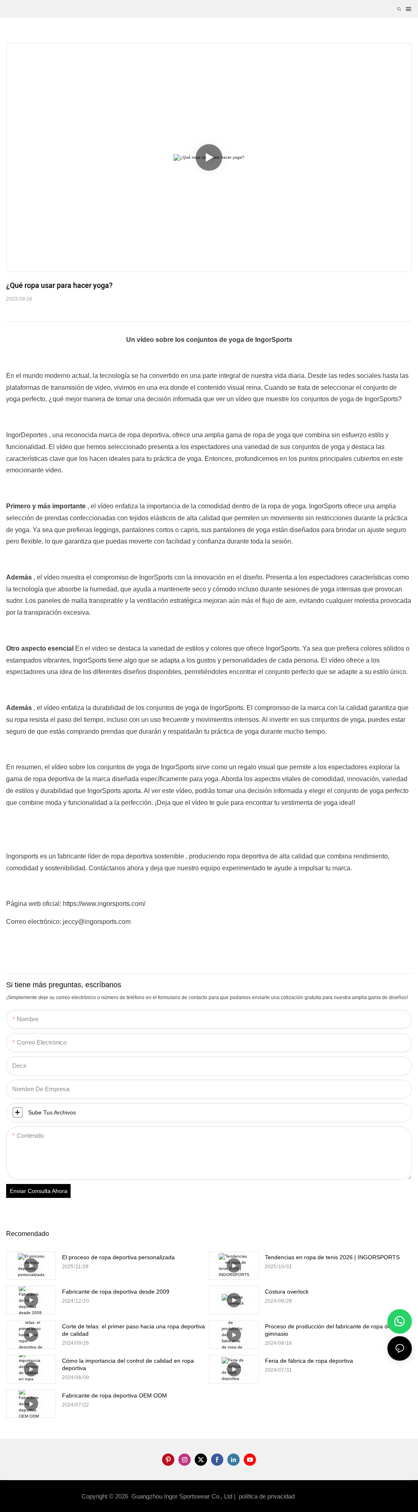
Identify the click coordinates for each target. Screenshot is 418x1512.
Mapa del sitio (317, 1496)
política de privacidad (267, 1496)
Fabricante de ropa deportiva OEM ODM (114, 1395)
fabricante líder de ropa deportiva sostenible (122, 856)
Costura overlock (287, 1291)
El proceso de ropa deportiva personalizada (118, 1257)
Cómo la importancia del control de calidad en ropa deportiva (128, 1364)
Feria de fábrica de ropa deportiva (309, 1360)
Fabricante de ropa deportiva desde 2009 (115, 1291)
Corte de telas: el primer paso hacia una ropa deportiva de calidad (133, 1330)
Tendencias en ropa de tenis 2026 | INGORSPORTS (332, 1257)
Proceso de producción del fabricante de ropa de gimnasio (328, 1330)
